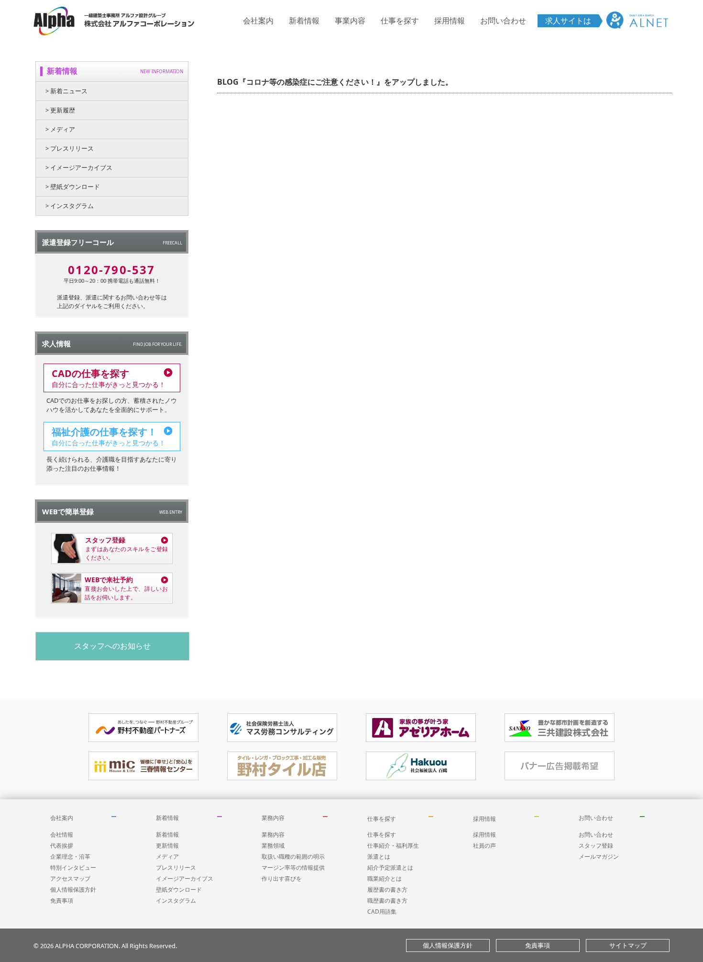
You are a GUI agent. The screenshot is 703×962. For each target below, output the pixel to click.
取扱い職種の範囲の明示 (293, 856)
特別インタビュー (73, 867)
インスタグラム (176, 900)
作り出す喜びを (282, 878)
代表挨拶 (61, 845)
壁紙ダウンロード (179, 889)
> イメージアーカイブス (78, 167)
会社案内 (258, 20)
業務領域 (273, 845)
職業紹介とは (384, 878)
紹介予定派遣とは (390, 867)
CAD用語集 (381, 911)
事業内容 (350, 20)
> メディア (60, 129)
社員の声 (484, 845)
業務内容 (273, 818)
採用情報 (449, 20)
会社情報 (61, 834)
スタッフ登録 (596, 845)
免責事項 (61, 900)
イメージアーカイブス (184, 878)
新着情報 (304, 20)
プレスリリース (176, 867)
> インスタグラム (69, 205)
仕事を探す (400, 20)
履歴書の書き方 (387, 889)
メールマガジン (599, 856)
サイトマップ (628, 945)
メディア (167, 856)
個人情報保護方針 (73, 889)
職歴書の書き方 (387, 900)
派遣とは (378, 856)
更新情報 (167, 845)
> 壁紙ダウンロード (72, 186)
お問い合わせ (503, 20)
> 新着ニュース (66, 91)
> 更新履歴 (60, 110)
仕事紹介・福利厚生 (393, 845)
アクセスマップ (70, 878)
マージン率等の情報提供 (293, 867)
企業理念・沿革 (70, 856)
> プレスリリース (69, 148)
